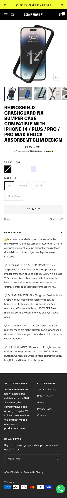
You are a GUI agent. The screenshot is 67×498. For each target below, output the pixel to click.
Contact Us (43, 415)
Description (12, 232)
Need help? (56, 219)
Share (7, 219)
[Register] (57, 459)
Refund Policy (45, 396)
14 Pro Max (14, 196)
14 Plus (23, 185)
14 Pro (38, 185)
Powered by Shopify (33, 472)
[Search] (12, 14)
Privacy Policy (44, 409)
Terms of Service (46, 389)
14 (9, 185)
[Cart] (61, 14)
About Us (42, 402)
